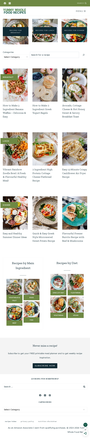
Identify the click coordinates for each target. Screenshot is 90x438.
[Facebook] (5, 3)
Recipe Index (11, 421)
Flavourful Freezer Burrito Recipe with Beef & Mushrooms (73, 237)
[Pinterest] (50, 395)
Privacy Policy (27, 421)
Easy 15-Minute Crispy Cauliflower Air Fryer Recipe (74, 173)
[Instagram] (10, 3)
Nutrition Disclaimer (47, 421)
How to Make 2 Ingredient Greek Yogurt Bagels (42, 109)
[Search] (83, 55)
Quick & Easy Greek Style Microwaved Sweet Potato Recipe (43, 237)
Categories (8, 52)
